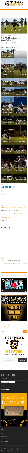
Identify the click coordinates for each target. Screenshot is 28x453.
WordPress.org (4, 441)
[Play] (3, 291)
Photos (17, 44)
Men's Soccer (4, 35)
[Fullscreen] (25, 291)
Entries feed (4, 436)
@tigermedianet (6, 325)
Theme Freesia (20, 448)
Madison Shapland (6, 44)
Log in (2, 433)
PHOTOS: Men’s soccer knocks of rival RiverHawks (19, 209)
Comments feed (4, 438)
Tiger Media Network (6, 448)
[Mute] (23, 291)
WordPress (3, 450)
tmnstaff (3, 42)
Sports (9, 35)
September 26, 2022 (11, 42)
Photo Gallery (13, 44)
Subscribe (22, 360)
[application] (14, 285)
